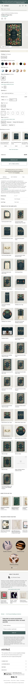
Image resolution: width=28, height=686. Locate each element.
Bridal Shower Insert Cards (20, 422)
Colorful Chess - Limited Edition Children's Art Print (4, 601)
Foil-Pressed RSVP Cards (6, 221)
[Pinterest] (13, 677)
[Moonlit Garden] (20, 63)
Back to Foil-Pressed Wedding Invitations (10, 13)
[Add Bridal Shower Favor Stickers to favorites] (26, 425)
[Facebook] (11, 677)
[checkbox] (5, 146)
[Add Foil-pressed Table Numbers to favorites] (12, 276)
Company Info (5, 661)
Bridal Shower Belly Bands (7, 438)
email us (6, 188)
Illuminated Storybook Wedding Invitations (15, 508)
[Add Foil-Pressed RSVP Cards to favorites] (12, 209)
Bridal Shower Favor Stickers (20, 438)
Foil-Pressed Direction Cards (7, 238)
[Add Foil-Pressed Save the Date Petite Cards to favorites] (26, 359)
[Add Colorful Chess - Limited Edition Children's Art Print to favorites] (7, 592)
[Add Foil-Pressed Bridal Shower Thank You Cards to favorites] (12, 393)
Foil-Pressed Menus (19, 272)
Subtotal (3, 154)
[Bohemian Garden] (9, 63)
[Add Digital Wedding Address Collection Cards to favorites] (26, 457)
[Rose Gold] (20, 70)
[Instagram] (16, 677)
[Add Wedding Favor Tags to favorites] (26, 292)
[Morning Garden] (13, 63)
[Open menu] (2, 6)
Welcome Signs (4, 453)
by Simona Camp (4, 509)
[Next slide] (27, 35)
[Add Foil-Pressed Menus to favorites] (26, 259)
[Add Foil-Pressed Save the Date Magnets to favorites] (26, 376)
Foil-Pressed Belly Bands (6, 255)
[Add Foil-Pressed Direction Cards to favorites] (12, 226)
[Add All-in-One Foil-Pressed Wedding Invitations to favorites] (26, 309)
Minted (2, 614)
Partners (4, 667)
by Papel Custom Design (16, 533)
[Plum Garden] (6, 63)
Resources (4, 669)
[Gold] (17, 70)
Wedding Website (5, 338)
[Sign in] (20, 6)
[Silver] (13, 70)
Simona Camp (5, 16)
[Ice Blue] (2, 70)
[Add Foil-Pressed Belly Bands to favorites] (12, 243)
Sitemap (18, 680)
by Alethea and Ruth (15, 509)
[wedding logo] (6, 5)
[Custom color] (24, 63)
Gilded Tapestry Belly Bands (5, 530)
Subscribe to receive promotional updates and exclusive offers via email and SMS (14, 620)
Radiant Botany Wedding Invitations (5, 508)
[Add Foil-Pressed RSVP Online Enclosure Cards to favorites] (26, 243)
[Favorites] (23, 6)
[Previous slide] (1, 35)
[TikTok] (15, 677)
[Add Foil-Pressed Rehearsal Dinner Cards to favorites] (26, 326)
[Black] (6, 70)
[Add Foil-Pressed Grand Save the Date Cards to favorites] (12, 359)
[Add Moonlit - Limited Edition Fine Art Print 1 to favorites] (17, 592)
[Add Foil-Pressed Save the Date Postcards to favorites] (12, 376)
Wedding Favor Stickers (6, 321)
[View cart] (26, 6)
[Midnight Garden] (2, 63)
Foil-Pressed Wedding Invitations (13, 614)
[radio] (4, 57)
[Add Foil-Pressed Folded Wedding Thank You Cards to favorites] (26, 209)
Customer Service (6, 664)
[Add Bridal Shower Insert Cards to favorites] (26, 410)
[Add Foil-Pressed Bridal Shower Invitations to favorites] (26, 393)
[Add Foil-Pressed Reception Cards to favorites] (26, 226)
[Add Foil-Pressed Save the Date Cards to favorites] (26, 342)
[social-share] (2, 19)
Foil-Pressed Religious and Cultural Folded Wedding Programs (7, 487)
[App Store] (8, 673)
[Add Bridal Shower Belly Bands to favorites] (12, 425)
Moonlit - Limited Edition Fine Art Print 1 (13, 601)
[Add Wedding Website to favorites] (12, 326)
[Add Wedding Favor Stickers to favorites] (12, 309)
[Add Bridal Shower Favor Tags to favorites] (12, 410)
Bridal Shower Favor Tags (7, 422)
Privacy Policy (13, 680)
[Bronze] (9, 70)
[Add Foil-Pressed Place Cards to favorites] (26, 276)
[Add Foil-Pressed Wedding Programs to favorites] (12, 292)
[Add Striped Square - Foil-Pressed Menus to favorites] (27, 592)
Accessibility (22, 680)
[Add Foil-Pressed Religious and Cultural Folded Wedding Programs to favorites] (12, 474)
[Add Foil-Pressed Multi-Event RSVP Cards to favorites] (12, 259)
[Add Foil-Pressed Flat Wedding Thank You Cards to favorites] (12, 342)
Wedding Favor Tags (19, 304)
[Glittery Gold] (24, 70)
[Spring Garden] (17, 63)
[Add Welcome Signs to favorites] (12, 441)
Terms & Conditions (7, 680)
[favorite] (5, 19)
